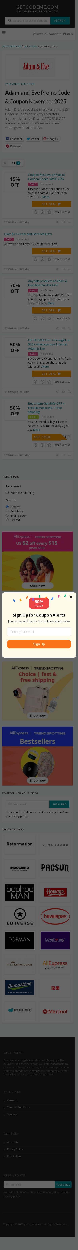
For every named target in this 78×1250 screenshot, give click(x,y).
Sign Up (39, 644)
